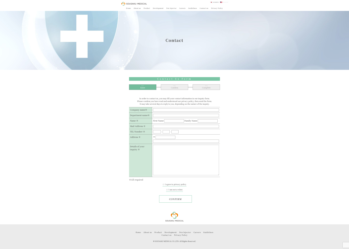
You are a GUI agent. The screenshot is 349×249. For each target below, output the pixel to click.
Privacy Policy (217, 8)
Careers (182, 8)
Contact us (204, 8)
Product (147, 8)
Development (158, 8)
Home (128, 8)
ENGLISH (225, 2)
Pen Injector (171, 8)
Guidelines (192, 8)
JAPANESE (216, 2)
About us (137, 8)
